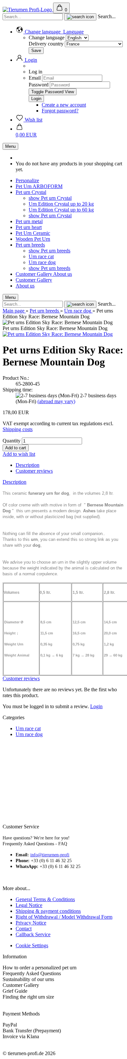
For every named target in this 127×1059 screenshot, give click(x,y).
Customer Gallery (34, 274)
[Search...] (80, 16)
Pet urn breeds (30, 245)
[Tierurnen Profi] (28, 9)
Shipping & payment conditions (48, 911)
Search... (107, 16)
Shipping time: (18, 389)
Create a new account (64, 105)
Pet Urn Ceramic (33, 233)
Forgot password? (60, 110)
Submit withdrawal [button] (22, 1008)
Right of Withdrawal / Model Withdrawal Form (64, 917)
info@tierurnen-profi (49, 854)
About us (62, 274)
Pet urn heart (29, 227)
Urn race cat (41, 256)
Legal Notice (29, 905)
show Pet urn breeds (49, 250)
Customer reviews (34, 471)
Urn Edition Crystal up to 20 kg (61, 204)
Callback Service (33, 934)
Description (27, 465)
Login (96, 706)
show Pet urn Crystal (50, 198)
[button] (50, 31)
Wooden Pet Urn (33, 239)
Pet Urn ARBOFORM (39, 186)
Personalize (27, 180)
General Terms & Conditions (45, 899)
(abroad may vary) (56, 401)
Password (39, 84)
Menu (10, 146)
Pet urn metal (29, 221)
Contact (24, 928)
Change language (46, 37)
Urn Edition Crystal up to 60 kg (61, 209)
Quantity (12, 440)
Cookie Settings (32, 945)
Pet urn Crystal (31, 192)
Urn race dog (42, 262)
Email (35, 78)
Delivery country (47, 43)
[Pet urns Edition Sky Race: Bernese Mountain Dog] (58, 334)
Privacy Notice (31, 922)
